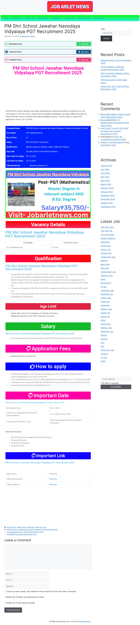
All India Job (11, 527)
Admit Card (106, 246)
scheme (104, 339)
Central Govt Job (108, 272)
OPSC (103, 320)
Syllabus (104, 354)
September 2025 (108, 207)
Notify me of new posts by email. (20, 603)
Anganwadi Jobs (108, 257)
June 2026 (105, 173)
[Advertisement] (48, 93)
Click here (53, 479)
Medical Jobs (106, 309)
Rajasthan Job (107, 331)
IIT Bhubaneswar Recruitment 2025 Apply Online (115, 123)
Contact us (17, 18)
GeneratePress (85, 621)
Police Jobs (106, 324)
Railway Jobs (106, 328)
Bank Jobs (99, 18)
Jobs (103, 29)
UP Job (104, 358)
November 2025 (108, 199)
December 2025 (108, 195)
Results (104, 335)
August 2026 (106, 166)
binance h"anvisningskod (112, 142)
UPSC (103, 361)
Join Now (85, 44)
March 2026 (106, 184)
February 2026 (107, 188)
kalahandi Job (107, 294)
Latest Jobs (43, 18)
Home (5, 18)
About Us (30, 18)
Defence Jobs (107, 276)
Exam (103, 279)
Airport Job (105, 249)
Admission (105, 242)
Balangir (104, 261)
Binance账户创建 (108, 114)
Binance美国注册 (108, 120)
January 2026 (107, 192)
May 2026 (105, 177)
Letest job (70, 18)
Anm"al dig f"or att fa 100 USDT (115, 128)
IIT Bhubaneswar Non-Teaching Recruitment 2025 (25, 532)
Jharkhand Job (107, 290)
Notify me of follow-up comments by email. (25, 597)
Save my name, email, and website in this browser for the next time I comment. (42, 591)
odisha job (57, 18)
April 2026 (105, 181)
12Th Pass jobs (107, 235)
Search (106, 38)
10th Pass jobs (84, 18)
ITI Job (104, 287)
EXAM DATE (106, 283)
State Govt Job (40, 527)
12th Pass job (106, 231)
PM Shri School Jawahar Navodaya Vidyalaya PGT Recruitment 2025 (44, 234)
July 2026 (105, 169)
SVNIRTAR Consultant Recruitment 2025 (22, 534)
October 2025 (107, 203)
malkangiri (105, 305)
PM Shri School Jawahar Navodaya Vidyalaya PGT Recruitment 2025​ (32, 529)
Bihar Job (105, 268)
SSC (102, 343)
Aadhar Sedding (108, 238)
